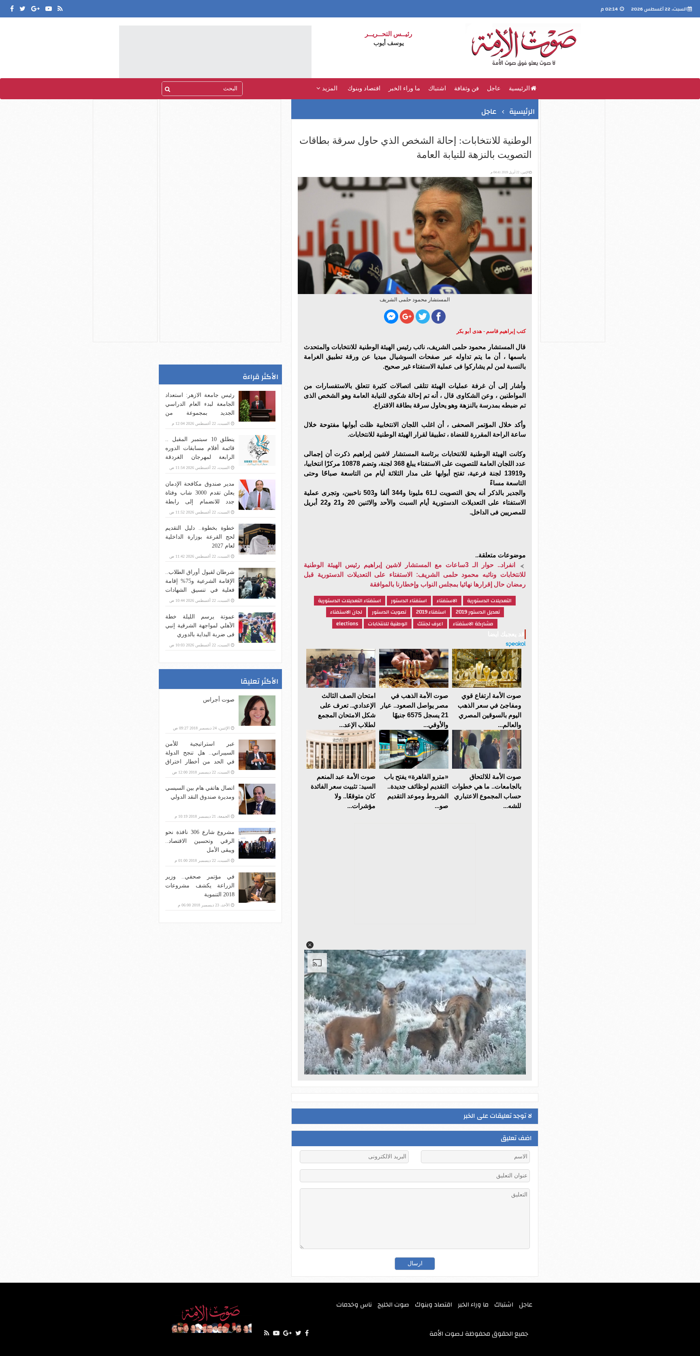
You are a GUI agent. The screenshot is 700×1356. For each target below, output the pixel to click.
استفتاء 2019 (431, 612)
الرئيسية (519, 88)
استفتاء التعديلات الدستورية (349, 601)
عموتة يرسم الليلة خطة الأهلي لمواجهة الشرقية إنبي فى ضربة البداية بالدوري (200, 625)
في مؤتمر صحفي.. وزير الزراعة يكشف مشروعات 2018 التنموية (200, 886)
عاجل (494, 88)
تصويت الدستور (389, 612)
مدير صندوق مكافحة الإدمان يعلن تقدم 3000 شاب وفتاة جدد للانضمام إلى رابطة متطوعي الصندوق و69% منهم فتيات (200, 501)
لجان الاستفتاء (346, 612)
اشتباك (437, 88)
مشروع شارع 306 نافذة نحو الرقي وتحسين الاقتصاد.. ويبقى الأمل (200, 841)
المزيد (328, 88)
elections (347, 624)
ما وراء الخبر (404, 88)
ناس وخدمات (354, 1304)
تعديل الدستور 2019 (478, 612)
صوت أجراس (219, 700)
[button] (310, 945)
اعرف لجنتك (430, 624)
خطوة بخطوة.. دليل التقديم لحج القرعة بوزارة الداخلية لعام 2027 (200, 537)
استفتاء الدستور (409, 601)
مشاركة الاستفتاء (473, 624)
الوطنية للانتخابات (388, 624)
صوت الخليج (393, 1304)
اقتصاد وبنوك (364, 88)
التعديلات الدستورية (489, 601)
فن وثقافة (466, 88)
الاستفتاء (447, 601)
